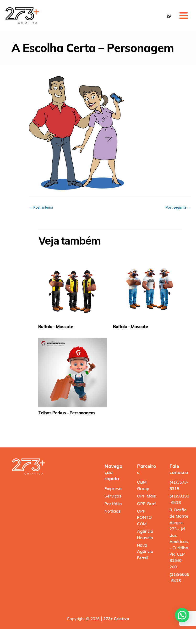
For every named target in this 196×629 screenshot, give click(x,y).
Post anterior (41, 207)
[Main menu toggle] (183, 15)
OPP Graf (146, 503)
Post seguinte (178, 207)
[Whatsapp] (169, 16)
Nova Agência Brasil (145, 551)
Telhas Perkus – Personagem (66, 413)
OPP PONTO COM (144, 517)
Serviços (112, 495)
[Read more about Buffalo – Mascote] (72, 286)
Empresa (113, 488)
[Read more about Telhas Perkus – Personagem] (72, 372)
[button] (182, 615)
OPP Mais (146, 495)
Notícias (112, 511)
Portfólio (113, 503)
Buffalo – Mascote (55, 326)
